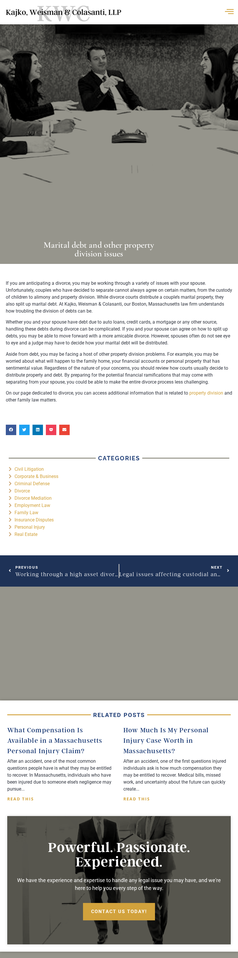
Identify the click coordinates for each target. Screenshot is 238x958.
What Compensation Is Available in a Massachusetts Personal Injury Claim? (54, 740)
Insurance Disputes (34, 520)
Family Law (26, 512)
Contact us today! (119, 911)
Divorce (22, 491)
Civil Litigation (29, 469)
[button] (11, 430)
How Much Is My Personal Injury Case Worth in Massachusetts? (166, 740)
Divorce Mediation (33, 498)
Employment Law (32, 505)
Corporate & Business (36, 476)
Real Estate (26, 534)
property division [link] (206, 393)
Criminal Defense (32, 483)
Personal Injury (30, 527)
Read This (20, 799)
